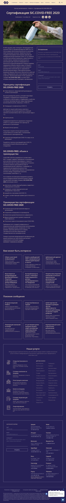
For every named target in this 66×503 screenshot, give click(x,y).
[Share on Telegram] (43, 17)
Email (39, 70)
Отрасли (21, 2)
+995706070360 (49, 476)
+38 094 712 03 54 (50, 428)
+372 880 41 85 (49, 438)
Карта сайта (38, 491)
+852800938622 (49, 468)
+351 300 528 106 (35, 475)
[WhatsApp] (62, 491)
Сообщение (41, 75)
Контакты (47, 2)
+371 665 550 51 (50, 453)
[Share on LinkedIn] (49, 17)
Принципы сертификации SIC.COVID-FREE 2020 (49, 52)
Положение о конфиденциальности (12, 489)
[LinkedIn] (59, 491)
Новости (53, 2)
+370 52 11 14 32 (35, 445)
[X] (53, 491)
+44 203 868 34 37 (35, 436)
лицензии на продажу (16, 241)
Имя (39, 65)
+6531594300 (34, 468)
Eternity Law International (20, 8)
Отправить (49, 87)
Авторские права (44, 489)
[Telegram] (56, 491)
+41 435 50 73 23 (35, 429)
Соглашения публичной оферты (30, 489)
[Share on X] (46, 17)
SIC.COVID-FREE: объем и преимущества (48, 54)
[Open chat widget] (63, 500)
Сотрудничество (15, 491)
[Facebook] (50, 491)
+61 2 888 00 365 (50, 460)
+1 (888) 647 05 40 (50, 443)
